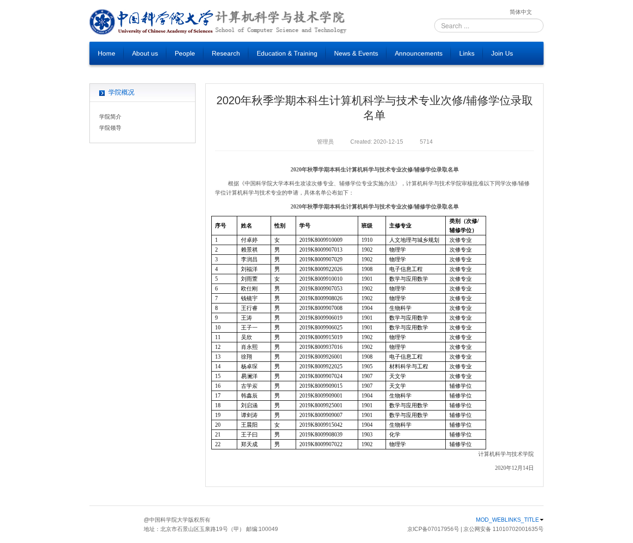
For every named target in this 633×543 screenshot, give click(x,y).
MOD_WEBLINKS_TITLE (507, 520)
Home (106, 53)
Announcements (419, 53)
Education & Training (287, 53)
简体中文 (521, 12)
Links (467, 53)
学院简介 (110, 117)
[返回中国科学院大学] (151, 22)
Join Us (502, 53)
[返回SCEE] (280, 22)
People (185, 53)
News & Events (356, 53)
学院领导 (110, 128)
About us (145, 53)
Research (226, 53)
